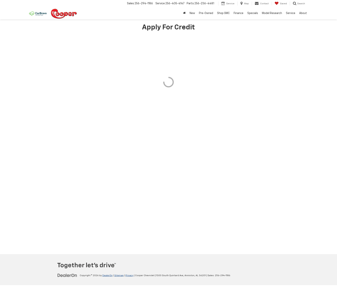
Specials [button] (252, 13)
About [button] (303, 13)
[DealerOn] (67, 275)
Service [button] (290, 13)
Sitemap (119, 275)
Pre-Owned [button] (206, 13)
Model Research (272, 13)
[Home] (184, 13)
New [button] (192, 13)
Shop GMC (223, 13)
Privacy (129, 275)
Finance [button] (238, 13)
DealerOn (107, 275)
